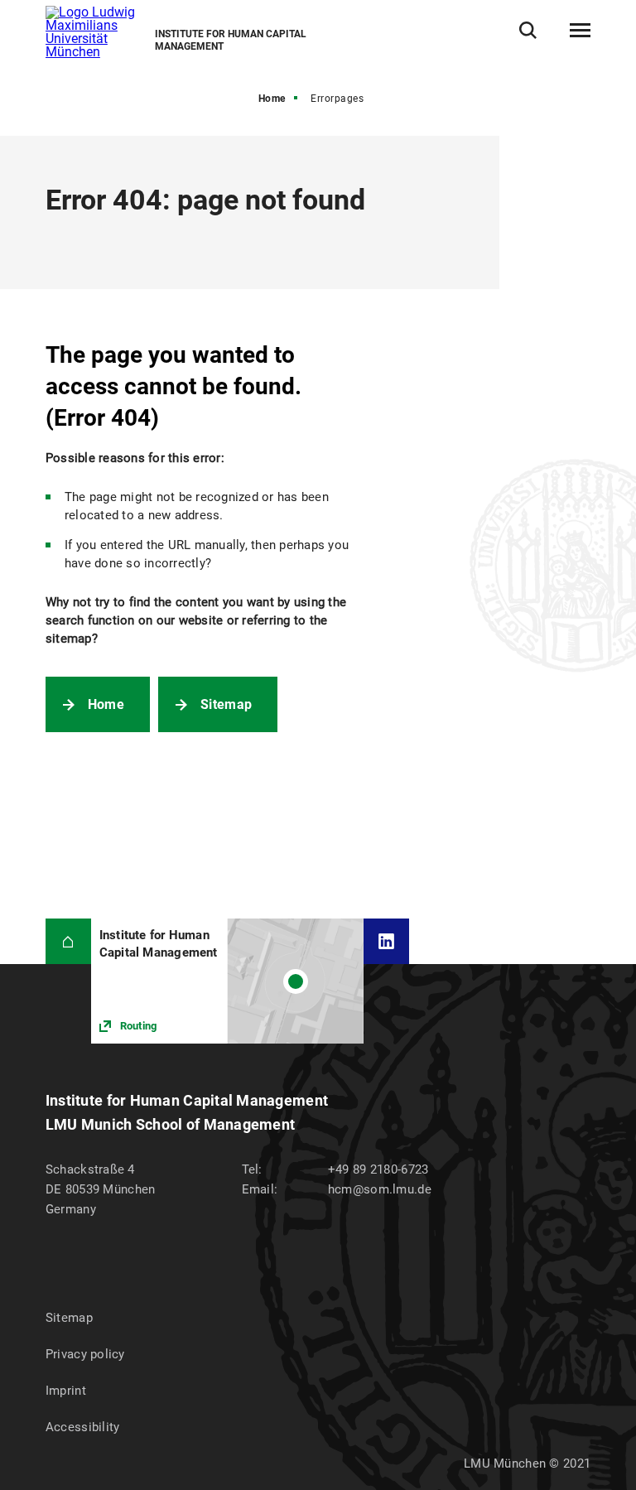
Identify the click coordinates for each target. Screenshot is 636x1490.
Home (272, 98)
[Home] (68, 941)
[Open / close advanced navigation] (580, 30)
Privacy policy (85, 1354)
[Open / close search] (528, 30)
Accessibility (83, 1427)
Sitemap (226, 704)
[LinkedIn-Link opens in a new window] (386, 941)
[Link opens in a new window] (227, 981)
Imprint (66, 1390)
